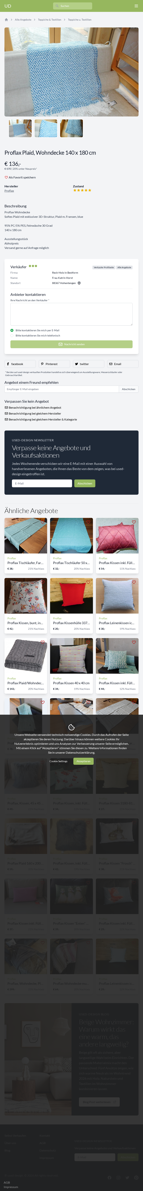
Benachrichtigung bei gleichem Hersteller (34, 413)
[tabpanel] (71, 71)
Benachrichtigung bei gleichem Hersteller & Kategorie (42, 419)
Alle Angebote (23, 19)
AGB (7, 1182)
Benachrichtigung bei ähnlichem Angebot (34, 407)
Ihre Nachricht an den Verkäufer (29, 300)
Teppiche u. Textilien (79, 19)
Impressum (11, 1187)
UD (7, 6)
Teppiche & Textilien (49, 19)
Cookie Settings (58, 761)
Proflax (9, 190)
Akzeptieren (83, 761)
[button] (20, 364)
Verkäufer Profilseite (104, 267)
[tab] (20, 128)
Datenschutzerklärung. (80, 752)
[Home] (6, 20)
